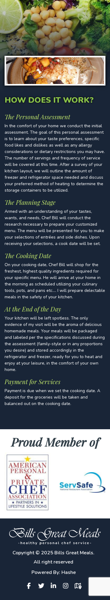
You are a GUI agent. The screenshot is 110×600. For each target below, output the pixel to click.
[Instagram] (67, 586)
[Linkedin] (55, 586)
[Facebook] (30, 586)
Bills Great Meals (73, 552)
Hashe (68, 572)
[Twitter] (42, 586)
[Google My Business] (79, 586)
